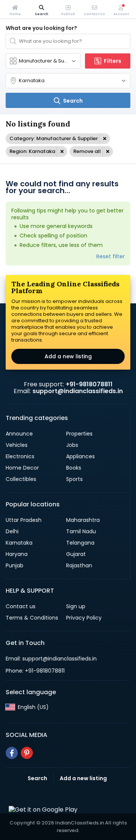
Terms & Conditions (32, 617)
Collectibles (21, 479)
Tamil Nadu (81, 531)
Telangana (80, 542)
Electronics (20, 456)
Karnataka (19, 542)
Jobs (72, 445)
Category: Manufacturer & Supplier (53, 138)
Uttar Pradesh (24, 520)
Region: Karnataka (32, 151)
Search (37, 778)
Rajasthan (79, 565)
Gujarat (76, 554)
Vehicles (17, 445)
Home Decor (22, 468)
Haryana (17, 554)
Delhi (12, 531)
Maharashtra (83, 520)
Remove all (87, 151)
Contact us (21, 606)
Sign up (75, 606)
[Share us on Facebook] (12, 753)
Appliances (80, 456)
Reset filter (110, 256)
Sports (74, 479)
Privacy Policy (84, 617)
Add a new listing (68, 356)
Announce (19, 433)
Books (73, 468)
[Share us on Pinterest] (27, 753)
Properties (79, 433)
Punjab (14, 565)
